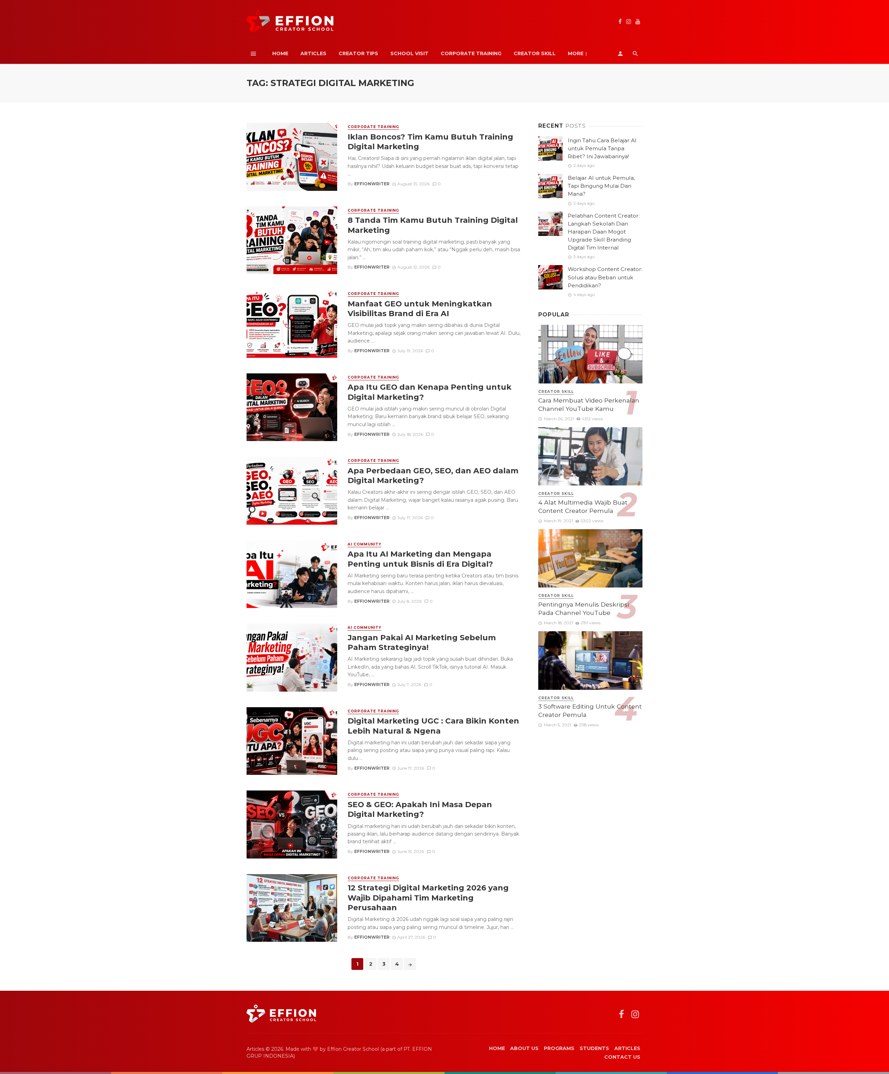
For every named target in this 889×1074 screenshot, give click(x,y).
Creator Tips (358, 53)
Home (280, 53)
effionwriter (372, 183)
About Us (524, 1048)
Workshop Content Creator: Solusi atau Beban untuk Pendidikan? (605, 277)
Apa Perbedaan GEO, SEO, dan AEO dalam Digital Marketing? (433, 475)
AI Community (364, 544)
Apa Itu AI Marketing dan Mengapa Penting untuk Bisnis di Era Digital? (420, 558)
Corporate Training (471, 53)
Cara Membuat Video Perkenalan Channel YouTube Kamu (588, 405)
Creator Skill (535, 53)
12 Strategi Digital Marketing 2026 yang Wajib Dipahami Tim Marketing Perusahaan (428, 897)
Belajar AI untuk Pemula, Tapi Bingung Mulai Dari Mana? (601, 186)
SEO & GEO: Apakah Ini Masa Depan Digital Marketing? (420, 809)
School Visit (409, 53)
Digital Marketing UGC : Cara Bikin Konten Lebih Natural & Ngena (433, 725)
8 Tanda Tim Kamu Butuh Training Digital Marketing (433, 224)
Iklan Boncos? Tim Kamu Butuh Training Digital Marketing (430, 141)
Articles (313, 53)
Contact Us (622, 1057)
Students (594, 1048)
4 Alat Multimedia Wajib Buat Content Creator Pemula (583, 507)
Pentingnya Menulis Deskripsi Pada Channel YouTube (583, 609)
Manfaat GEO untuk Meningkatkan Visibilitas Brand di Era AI (420, 308)
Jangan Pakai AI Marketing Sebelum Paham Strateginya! (422, 642)
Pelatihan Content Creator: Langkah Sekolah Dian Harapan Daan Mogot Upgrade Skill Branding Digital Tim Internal (604, 231)
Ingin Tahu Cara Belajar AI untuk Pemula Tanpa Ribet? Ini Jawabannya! (602, 148)
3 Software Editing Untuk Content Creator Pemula (590, 711)
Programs (559, 1048)
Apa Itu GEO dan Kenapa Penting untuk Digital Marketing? (430, 391)
